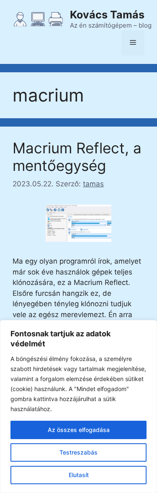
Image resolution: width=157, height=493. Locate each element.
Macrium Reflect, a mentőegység (77, 156)
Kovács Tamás (107, 14)
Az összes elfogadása (79, 429)
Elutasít (79, 474)
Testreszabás (78, 452)
